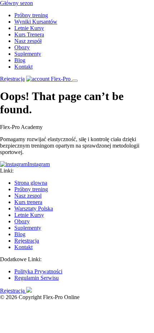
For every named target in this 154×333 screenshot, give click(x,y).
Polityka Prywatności (38, 271)
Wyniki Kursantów (35, 22)
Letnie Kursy (29, 28)
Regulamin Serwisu (36, 278)
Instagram (39, 164)
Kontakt (23, 67)
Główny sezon (16, 3)
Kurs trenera (28, 202)
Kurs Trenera (29, 34)
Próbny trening (31, 15)
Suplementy (27, 54)
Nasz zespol (28, 196)
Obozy (22, 47)
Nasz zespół (28, 41)
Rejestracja (12, 79)
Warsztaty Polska (33, 208)
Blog (19, 60)
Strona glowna (30, 183)
